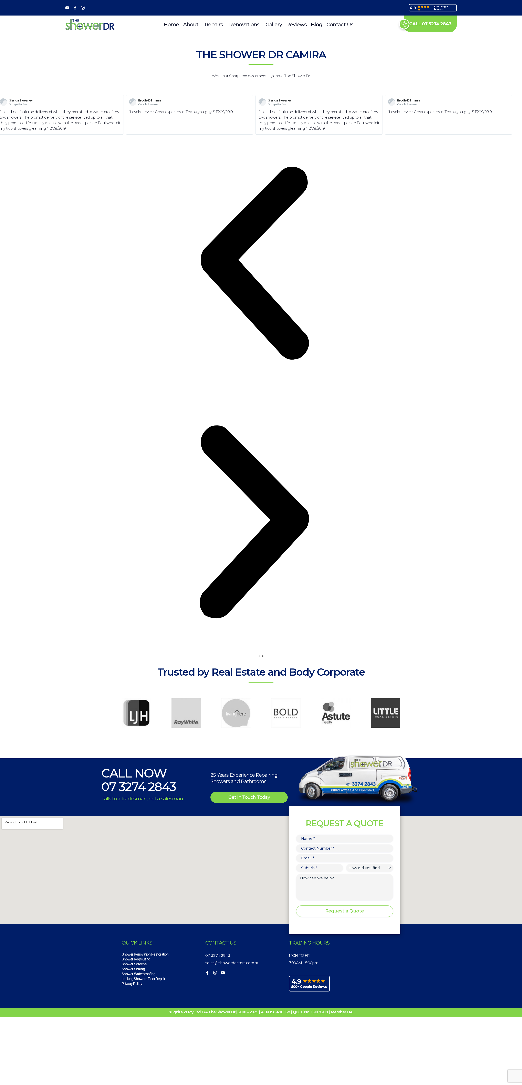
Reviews (296, 24)
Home (171, 24)
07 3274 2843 (138, 786)
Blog (316, 24)
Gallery (273, 24)
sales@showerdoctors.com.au (232, 963)
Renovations (244, 24)
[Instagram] (83, 8)
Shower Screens (134, 964)
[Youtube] (67, 8)
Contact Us (339, 24)
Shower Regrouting (136, 959)
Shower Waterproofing (138, 974)
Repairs (214, 24)
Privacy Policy (132, 983)
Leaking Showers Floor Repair (143, 979)
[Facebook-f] (75, 8)
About (190, 24)
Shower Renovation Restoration (145, 954)
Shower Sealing (133, 969)
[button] (259, 656)
